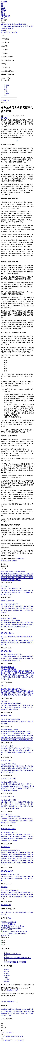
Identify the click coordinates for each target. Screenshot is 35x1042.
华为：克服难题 (10, 816)
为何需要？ (9, 764)
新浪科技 (3, 1009)
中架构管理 (9, 890)
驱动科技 (25, 1009)
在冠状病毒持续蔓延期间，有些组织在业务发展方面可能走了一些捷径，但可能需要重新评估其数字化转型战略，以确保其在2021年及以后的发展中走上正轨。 (17, 624)
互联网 (9, 796)
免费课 (3, 12)
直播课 (19, 24)
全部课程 (3, 26)
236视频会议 (12, 1013)
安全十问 (8, 800)
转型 (10, 814)
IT (8, 760)
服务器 (3, 600)
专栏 (13, 32)
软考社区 (3, 10)
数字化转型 (4, 560)
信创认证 (15, 26)
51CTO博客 (7, 958)
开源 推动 (3, 685)
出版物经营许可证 (11, 1001)
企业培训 (3, 14)
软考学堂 (24, 24)
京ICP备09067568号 (12, 990)
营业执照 (3, 1001)
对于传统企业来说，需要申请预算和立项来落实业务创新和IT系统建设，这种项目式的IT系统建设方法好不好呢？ (17, 752)
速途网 (17, 1011)
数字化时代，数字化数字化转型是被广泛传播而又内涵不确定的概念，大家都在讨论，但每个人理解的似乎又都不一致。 (17, 642)
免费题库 (11, 28)
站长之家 (12, 1011)
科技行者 (30, 1009)
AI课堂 (3, 18)
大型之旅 (9, 832)
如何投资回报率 (11, 703)
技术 (11, 746)
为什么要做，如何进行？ (16, 748)
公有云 (7, 814)
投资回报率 (8, 716)
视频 (5, 87)
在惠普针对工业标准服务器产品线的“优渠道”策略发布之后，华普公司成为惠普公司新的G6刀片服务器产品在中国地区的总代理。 (17, 592)
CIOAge (10, 954)
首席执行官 (10, 667)
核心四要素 (9, 729)
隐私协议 (7, 981)
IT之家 (31, 1011)
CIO (13, 633)
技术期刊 (7, 93)
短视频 (15, 24)
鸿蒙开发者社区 (5, 16)
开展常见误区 (10, 874)
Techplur (18, 954)
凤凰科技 (19, 1009)
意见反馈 (7, 975)
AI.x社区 (28, 958)
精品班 (3, 8)
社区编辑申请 (5, 100)
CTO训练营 (22, 962)
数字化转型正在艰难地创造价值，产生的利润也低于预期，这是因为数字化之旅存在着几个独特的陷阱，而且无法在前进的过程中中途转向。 (17, 707)
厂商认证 (26, 26)
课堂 (10, 32)
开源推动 (8, 669)
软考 (11, 26)
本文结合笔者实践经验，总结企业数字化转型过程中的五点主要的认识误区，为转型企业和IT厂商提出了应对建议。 (17, 878)
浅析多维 (10, 604)
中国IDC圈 (19, 1013)
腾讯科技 (9, 1009)
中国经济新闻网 (24, 1011)
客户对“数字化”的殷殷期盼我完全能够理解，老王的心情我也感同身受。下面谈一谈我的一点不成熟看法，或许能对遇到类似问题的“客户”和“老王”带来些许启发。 (17, 693)
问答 (7, 32)
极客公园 (6, 1013)
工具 (13, 796)
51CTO (6, 954)
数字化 (9, 633)
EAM (9, 905)
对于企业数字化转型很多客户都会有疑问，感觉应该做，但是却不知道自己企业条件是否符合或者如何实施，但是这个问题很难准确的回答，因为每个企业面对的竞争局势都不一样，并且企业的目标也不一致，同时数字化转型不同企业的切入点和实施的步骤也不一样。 (17, 736)
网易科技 (14, 1009)
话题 (5, 89)
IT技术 (31, 26)
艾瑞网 (8, 1011)
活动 (5, 95)
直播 (15, 32)
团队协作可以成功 (11, 654)
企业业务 (13, 829)
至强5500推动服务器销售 (11, 588)
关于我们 (7, 969)
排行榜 (11, 24)
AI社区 (6, 91)
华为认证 (21, 26)
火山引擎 (9, 1015)
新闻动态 (7, 971)
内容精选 (7, 85)
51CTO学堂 (7, 962)
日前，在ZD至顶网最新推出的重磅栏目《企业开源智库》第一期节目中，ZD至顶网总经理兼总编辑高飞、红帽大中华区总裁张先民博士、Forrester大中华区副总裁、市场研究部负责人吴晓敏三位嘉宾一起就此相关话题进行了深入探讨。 (17, 675)
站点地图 (7, 973)
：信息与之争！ (13, 689)
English (6, 977)
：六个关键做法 (14, 572)
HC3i (14, 954)
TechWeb (3, 1011)
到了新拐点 (9, 782)
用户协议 (7, 979)
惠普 (13, 600)
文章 (2, 32)
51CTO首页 (4, 2)
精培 (12, 962)
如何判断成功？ (11, 850)
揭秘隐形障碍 (10, 719)
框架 (8, 618)
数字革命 (13, 778)
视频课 (3, 24)
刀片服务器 (8, 600)
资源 (4, 32)
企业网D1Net (20, 558)
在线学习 (3, 30)
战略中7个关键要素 (10, 620)
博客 (2, 4)
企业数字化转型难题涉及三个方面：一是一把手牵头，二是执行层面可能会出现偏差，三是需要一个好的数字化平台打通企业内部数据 (17, 820)
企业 (8, 586)
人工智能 (13, 618)
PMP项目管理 (5, 28)
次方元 (4, 1015)
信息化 (7, 701)
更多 (9, 918)
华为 (2, 829)
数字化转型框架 (12, 560)
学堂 (2, 6)
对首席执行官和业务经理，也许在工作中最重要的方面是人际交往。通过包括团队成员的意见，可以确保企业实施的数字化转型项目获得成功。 (17, 658)
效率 (11, 871)
